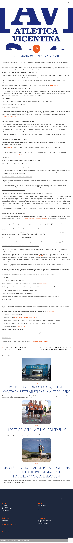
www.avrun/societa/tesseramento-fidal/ (25, 317)
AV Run (5, 531)
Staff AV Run (5, 510)
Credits (27, 540)
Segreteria (5, 507)
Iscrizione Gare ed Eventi (44, 520)
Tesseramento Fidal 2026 (8, 509)
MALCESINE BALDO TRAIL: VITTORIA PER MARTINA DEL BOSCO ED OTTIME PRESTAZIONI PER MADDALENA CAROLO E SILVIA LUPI (36, 471)
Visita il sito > (5, 527)
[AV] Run (4, 505)
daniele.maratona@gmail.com (11, 116)
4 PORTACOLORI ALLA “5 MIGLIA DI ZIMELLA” (36, 429)
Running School (42, 505)
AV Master (5, 520)
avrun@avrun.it (54, 85)
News (36, 383)
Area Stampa (41, 512)
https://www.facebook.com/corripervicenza (14, 136)
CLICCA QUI (15, 131)
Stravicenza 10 (41, 522)
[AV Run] (10, 7)
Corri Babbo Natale (43, 523)
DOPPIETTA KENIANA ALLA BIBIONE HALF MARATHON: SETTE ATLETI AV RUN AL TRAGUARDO (36, 389)
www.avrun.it (9, 147)
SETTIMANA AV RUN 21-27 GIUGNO (36, 56)
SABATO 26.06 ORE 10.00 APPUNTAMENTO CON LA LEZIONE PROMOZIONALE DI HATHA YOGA (54, 348)
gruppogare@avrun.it (23, 154)
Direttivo (4, 512)
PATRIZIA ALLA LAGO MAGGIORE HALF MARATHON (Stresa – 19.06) (16, 348)
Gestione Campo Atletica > (45, 514)
